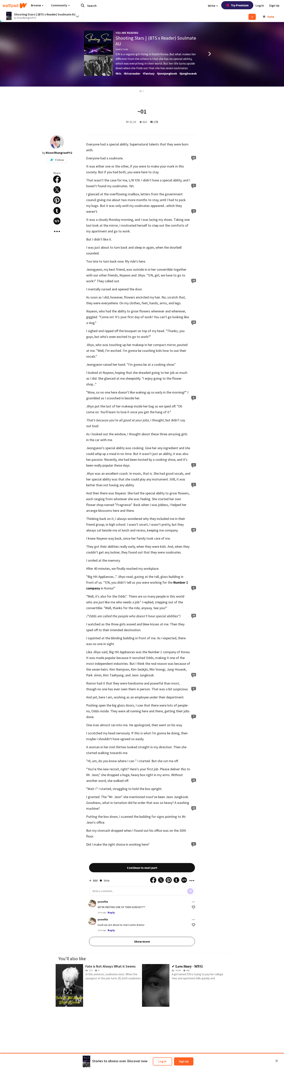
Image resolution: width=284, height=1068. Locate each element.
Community (59, 5)
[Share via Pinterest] (57, 200)
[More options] (193, 902)
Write (212, 6)
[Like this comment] (193, 907)
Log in (162, 1061)
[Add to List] (252, 17)
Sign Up (184, 1061)
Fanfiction (122, 49)
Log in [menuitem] (260, 5)
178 (155, 122)
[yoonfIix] (92, 903)
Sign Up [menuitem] (274, 5)
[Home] (15, 5)
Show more (142, 941)
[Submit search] (82, 5)
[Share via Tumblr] (57, 210)
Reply (111, 912)
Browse (36, 5)
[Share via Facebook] (57, 179)
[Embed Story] (57, 221)
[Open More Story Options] (57, 231)
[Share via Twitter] (57, 190)
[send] (190, 891)
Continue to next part (142, 868)
